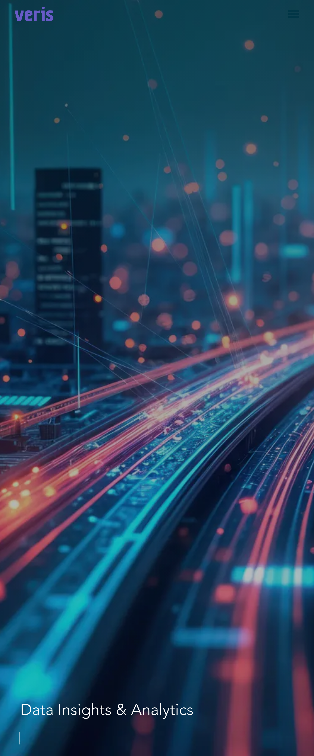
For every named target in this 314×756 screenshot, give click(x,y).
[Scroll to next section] (19, 734)
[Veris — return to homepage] (34, 14)
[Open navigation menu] (293, 14)
